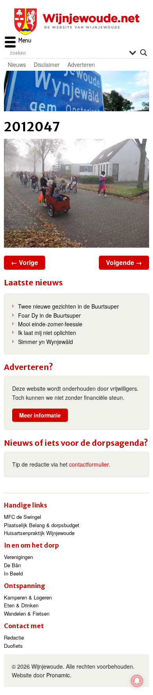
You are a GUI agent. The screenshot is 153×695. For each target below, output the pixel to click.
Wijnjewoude (76, 22)
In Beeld (13, 573)
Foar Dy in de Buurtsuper (49, 315)
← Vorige (24, 262)
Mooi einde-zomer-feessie (50, 324)
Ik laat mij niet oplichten (47, 332)
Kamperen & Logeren (28, 597)
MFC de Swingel (22, 516)
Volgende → (124, 262)
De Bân (12, 565)
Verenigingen (18, 557)
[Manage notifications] (137, 681)
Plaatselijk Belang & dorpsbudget (41, 525)
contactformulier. (89, 464)
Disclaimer (47, 64)
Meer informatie (40, 415)
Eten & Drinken (21, 605)
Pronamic (58, 675)
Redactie (14, 637)
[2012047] (76, 193)
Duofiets (13, 645)
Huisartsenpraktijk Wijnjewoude (39, 533)
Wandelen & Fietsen (26, 613)
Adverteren (81, 64)
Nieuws (17, 64)
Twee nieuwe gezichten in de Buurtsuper (68, 306)
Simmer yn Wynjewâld (45, 342)
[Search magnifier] (143, 52)
